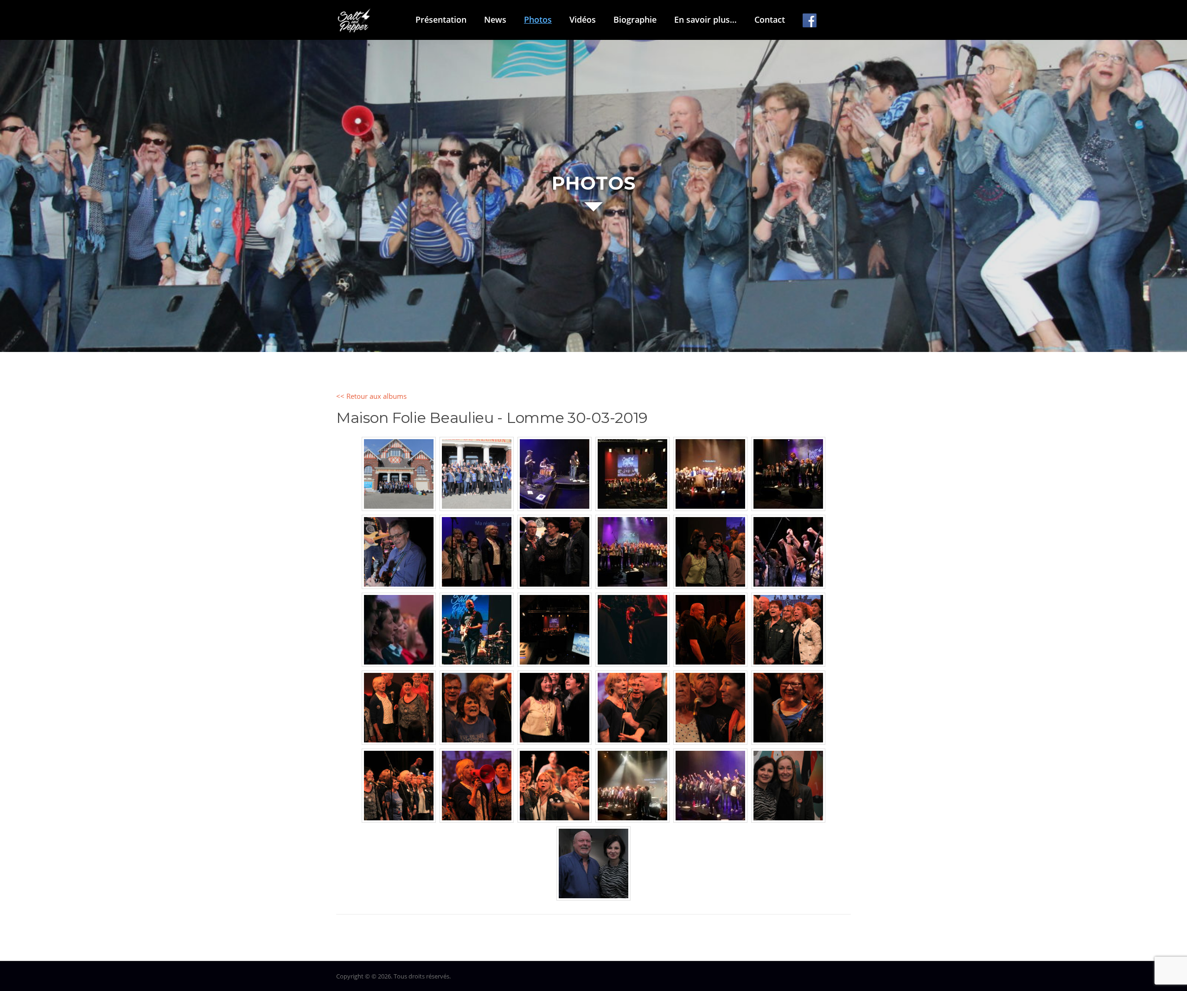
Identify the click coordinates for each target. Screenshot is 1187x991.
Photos (538, 19)
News (495, 19)
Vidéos (582, 19)
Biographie (635, 19)
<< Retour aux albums (371, 396)
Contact (769, 19)
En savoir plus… (705, 19)
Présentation (440, 19)
